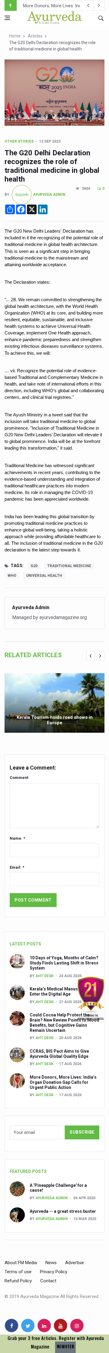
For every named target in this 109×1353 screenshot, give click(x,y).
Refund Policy (18, 1281)
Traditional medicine (69, 566)
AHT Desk (44, 976)
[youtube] (61, 1325)
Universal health (44, 575)
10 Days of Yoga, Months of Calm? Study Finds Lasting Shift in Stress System (64, 962)
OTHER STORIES (19, 141)
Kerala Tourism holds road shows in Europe (55, 720)
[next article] (88, 5)
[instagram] (77, 1325)
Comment (19, 777)
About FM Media (21, 1262)
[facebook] (11, 1325)
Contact (48, 1281)
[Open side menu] (7, 18)
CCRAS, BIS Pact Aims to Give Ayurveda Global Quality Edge (59, 1054)
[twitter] (28, 1325)
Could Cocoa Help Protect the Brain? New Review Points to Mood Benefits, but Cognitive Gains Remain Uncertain (64, 1022)
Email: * (17, 867)
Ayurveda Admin (49, 194)
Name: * (17, 838)
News (51, 1262)
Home (15, 36)
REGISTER (65, 1346)
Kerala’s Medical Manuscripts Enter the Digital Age (60, 991)
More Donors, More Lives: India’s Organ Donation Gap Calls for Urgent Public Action (63, 1082)
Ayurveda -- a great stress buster (63, 1211)
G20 (34, 566)
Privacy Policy (53, 1271)
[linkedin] (44, 1325)
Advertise (74, 1262)
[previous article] (99, 5)
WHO (12, 575)
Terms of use (18, 1271)
